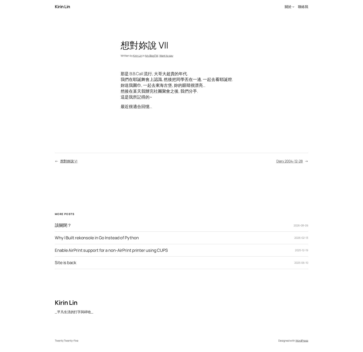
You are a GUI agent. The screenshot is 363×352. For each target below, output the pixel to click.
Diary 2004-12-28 (289, 161)
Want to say (166, 55)
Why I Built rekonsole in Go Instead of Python (97, 237)
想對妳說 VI (68, 161)
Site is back (65, 262)
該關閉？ (63, 225)
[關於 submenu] (293, 7)
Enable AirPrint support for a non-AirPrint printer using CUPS (111, 250)
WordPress (302, 340)
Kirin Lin (62, 6)
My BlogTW (151, 55)
